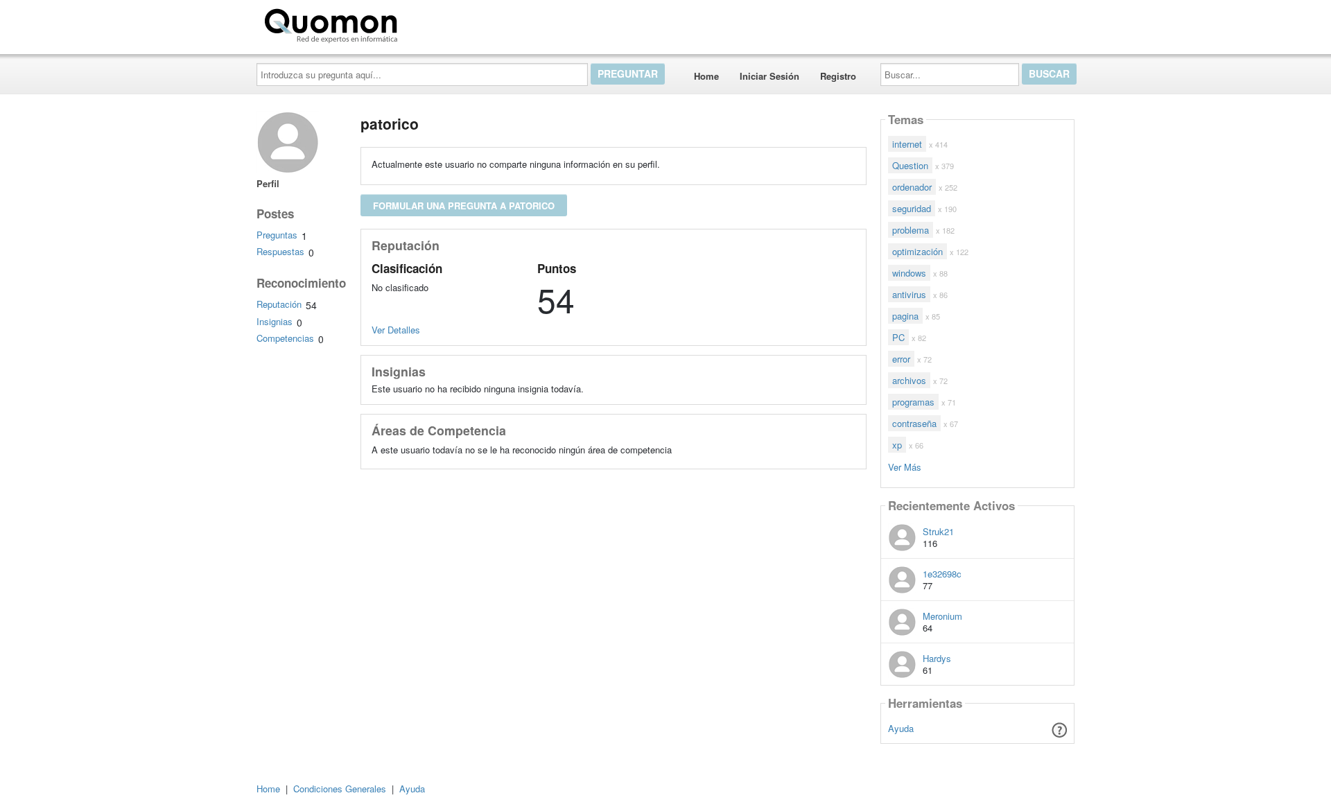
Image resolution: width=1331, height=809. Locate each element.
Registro (838, 75)
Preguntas (276, 234)
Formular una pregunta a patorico (464, 205)
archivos (909, 380)
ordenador (912, 186)
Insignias (274, 321)
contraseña (914, 423)
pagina (905, 315)
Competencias (285, 338)
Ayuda (901, 728)
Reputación (279, 304)
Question (910, 165)
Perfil (267, 183)
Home (706, 75)
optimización (917, 251)
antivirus (909, 294)
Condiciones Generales (339, 788)
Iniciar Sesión (769, 75)
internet (907, 143)
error (901, 358)
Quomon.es (447, 23)
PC (898, 337)
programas (913, 401)
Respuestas (280, 251)
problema (910, 229)
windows (909, 272)
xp (897, 444)
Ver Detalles (396, 329)
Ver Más (904, 466)
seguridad (911, 208)
